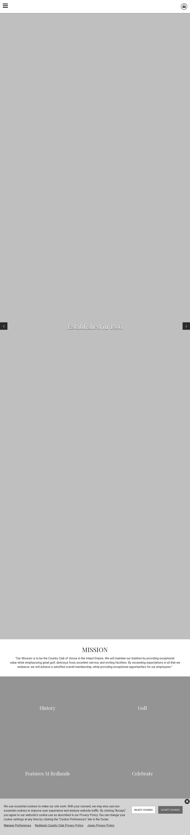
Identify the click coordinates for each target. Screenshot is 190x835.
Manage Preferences (17, 825)
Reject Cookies (143, 809)
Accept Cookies (170, 809)
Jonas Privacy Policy (100, 825)
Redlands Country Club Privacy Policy (59, 825)
